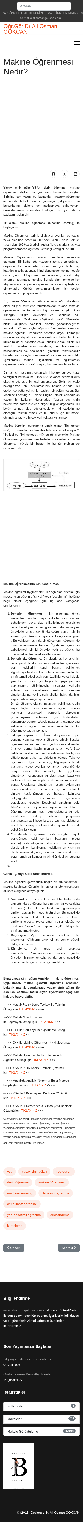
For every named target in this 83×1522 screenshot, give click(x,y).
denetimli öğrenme (55, 1193)
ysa (9, 1171)
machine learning (19, 1193)
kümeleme (14, 1225)
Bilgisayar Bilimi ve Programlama (27, 1362)
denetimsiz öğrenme (22, 1204)
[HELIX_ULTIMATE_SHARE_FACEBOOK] (53, 174)
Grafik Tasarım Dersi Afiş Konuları (28, 1377)
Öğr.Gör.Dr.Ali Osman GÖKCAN (30, 29)
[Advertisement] (41, 122)
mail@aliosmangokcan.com (42, 18)
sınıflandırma (60, 1215)
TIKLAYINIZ (27, 1009)
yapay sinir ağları (34, 1171)
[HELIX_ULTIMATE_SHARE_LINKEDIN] (76, 174)
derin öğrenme (18, 1182)
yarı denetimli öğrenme (24, 1215)
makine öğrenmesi (51, 1182)
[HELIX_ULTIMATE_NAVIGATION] (77, 43)
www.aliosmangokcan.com (22, 1310)
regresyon (63, 1171)
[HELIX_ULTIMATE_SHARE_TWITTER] (64, 174)
